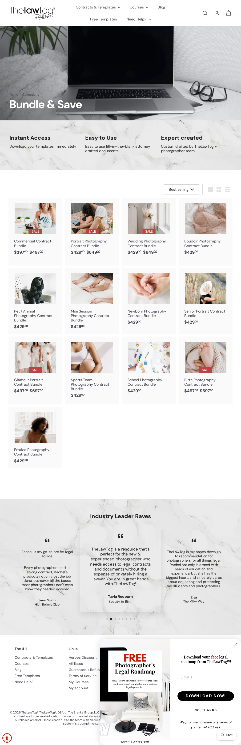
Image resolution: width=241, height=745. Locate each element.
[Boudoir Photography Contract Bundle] (206, 229)
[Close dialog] (236, 644)
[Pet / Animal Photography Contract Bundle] (35, 301)
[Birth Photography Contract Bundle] (206, 370)
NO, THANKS (206, 710)
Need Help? (136, 19)
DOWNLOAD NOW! (206, 696)
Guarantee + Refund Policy (91, 669)
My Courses (79, 682)
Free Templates (103, 19)
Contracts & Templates (96, 7)
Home (13, 95)
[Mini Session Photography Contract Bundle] (92, 301)
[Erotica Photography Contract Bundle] (35, 437)
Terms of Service (83, 676)
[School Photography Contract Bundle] (149, 367)
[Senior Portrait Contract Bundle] (206, 299)
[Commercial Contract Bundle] (35, 232)
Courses (137, 7)
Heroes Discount (83, 657)
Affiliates (76, 663)
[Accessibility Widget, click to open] (7, 738)
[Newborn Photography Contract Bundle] (149, 299)
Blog (161, 7)
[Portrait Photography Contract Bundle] (92, 232)
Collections (30, 95)
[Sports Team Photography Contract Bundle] (92, 370)
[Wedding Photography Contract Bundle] (149, 232)
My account (78, 688)
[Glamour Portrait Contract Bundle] (35, 370)
